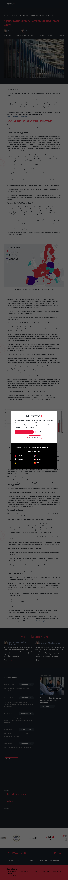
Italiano (39, 459)
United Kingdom (22, 455)
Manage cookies (45, 432)
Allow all (24, 432)
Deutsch (20, 463)
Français (20, 459)
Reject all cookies (34, 437)
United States (41, 455)
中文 (37, 463)
